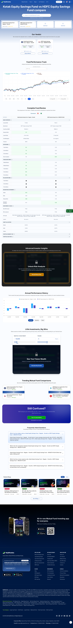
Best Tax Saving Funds (39, 562)
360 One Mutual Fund (34, 601)
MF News (37, 577)
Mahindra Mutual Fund (44, 601)
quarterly (37, 320)
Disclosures (62, 579)
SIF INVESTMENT (51, 556)
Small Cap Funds (41, 609)
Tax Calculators (50, 573)
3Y (25, 98)
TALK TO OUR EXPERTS (36, 417)
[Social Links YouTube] (64, 616)
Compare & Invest (51, 575)
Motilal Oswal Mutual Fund (56, 601)
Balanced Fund (34, 609)
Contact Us (62, 562)
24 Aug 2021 (52, 98)
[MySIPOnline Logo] (6, 2)
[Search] (64, 2)
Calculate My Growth (36, 365)
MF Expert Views (38, 575)
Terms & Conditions (64, 571)
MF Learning (37, 579)
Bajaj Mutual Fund (25, 601)
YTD (18, 98)
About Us (62, 554)
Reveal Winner (28, 53)
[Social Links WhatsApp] (69, 616)
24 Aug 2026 (63, 98)
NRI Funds (37, 564)
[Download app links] (41, 529)
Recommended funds (39, 554)
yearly (42, 320)
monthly (30, 320)
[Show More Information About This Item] (11, 120)
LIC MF (62, 602)
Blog (36, 571)
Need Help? (59, 1)
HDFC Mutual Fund (18, 602)
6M (13, 98)
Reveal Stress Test (36, 274)
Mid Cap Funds (49, 609)
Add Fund (45, 25)
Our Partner (62, 556)
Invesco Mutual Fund (55, 602)
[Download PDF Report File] (38, 113)
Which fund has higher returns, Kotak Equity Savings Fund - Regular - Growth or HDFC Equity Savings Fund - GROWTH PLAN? (35, 434)
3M (10, 98)
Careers (61, 564)
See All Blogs (36, 498)
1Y (21, 98)
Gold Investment (50, 562)
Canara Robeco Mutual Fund (44, 602)
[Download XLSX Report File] (41, 113)
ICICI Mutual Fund (16, 601)
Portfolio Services (51, 564)
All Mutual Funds (38, 560)
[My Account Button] (70, 2)
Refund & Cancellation (64, 575)
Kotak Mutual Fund (6, 605)
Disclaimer (62, 577)
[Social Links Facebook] (56, 616)
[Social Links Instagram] (67, 616)
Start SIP (49, 554)
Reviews (49, 579)
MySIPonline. (11, 615)
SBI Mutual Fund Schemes (17, 605)
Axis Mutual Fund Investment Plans (23, 604)
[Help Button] (70, 622)
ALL (33, 98)
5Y (29, 98)
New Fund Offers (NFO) (52, 560)
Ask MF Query (63, 560)
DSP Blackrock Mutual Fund (8, 604)
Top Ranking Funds (39, 556)
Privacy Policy (63, 573)
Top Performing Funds (39, 558)
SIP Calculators (50, 571)
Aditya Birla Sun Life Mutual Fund (30, 602)
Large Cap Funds (13, 609)
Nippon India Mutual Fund (29, 605)
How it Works (50, 577)
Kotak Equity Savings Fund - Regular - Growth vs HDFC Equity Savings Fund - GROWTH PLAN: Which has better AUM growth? (35, 453)
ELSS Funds (20, 609)
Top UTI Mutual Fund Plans (51, 604)
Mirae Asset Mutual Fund (8, 602)
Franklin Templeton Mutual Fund (38, 604)
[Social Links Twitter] (62, 616)
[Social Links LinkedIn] (59, 616)
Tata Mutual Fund (61, 604)
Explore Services (9, 568)
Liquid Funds (26, 609)
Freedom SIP (50, 558)
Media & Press (63, 558)
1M (6, 98)
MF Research (37, 573)
